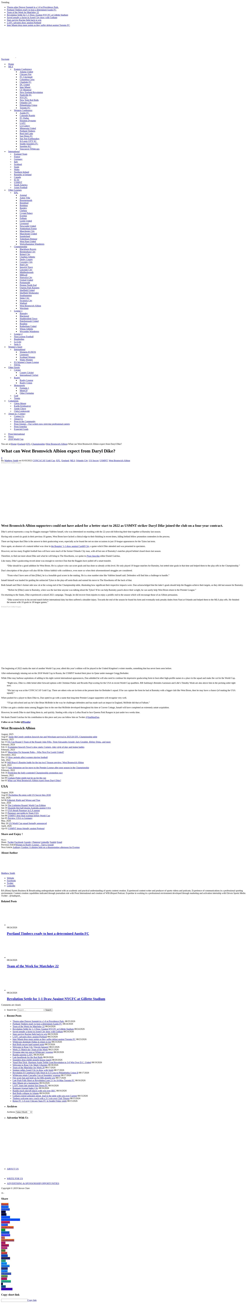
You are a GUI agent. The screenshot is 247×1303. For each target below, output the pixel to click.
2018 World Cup (15, 439)
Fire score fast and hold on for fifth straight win (34, 1078)
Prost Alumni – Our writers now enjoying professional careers (42, 424)
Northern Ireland (21, 172)
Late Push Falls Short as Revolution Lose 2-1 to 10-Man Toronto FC (44, 1080)
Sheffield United (27, 290)
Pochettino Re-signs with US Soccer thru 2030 (30, 795)
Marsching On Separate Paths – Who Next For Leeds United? (36, 752)
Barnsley (24, 313)
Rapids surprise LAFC (23, 1054)
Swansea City (26, 300)
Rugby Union (26, 383)
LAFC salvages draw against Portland (24, 22)
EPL (16, 192)
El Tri (16, 180)
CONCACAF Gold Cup (44, 460)
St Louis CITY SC (28, 141)
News (11, 436)
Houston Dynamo (28, 120)
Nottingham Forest (28, 228)
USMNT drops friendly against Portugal (26, 828)
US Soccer (93, 460)
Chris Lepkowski (22, 411)
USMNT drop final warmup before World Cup (29, 815)
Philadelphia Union (28, 105)
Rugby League (26, 380)
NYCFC (24, 97)
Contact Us (19, 416)
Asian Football (20, 187)
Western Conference (23, 110)
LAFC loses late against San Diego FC (30, 1085)
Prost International (16, 434)
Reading (23, 324)
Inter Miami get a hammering (26, 1083)
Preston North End (28, 285)
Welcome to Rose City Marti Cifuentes (30, 1065)
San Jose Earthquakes (29, 138)
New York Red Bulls (29, 100)
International (14, 151)
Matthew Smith (11, 460)
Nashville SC (26, 95)
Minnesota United (28, 128)
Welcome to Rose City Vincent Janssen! (31, 1047)
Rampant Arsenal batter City (25, 1088)
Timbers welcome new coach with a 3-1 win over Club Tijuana (41, 1098)
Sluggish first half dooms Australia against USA (29, 808)
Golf (16, 395)
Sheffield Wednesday (29, 293)
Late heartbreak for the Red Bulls (28, 1057)
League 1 (18, 311)
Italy (16, 162)
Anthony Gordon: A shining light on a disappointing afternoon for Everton (46, 847)
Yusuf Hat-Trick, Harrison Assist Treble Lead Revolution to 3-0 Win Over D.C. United (52, 1062)
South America (20, 185)
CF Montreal (25, 90)
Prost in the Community (24, 421)
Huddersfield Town (28, 318)
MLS (10, 66)
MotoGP (24, 390)
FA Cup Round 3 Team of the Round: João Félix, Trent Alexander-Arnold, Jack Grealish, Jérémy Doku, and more (59, 742)
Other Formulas (27, 393)
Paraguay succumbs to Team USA (23, 813)
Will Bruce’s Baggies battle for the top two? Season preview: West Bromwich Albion (45, 762)
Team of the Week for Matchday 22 (23, 12)
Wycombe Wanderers (29, 331)
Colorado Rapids (27, 115)
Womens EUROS (28, 352)
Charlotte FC (25, 82)
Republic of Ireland (22, 174)
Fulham (23, 218)
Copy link (32, 1300)
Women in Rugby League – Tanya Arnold (35, 845)
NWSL (17, 365)
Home (11, 64)
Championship (20, 246)
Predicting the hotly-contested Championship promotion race (35, 773)
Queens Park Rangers (29, 288)
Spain (16, 167)
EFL (58, 460)
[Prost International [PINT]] (100, 56)
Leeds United (26, 221)
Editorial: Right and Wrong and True (23, 800)
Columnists (13, 401)
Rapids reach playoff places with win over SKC (34, 1090)
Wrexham (24, 308)
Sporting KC (25, 146)
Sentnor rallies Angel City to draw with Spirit (33, 1070)
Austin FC (24, 113)
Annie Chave (20, 408)
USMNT (18, 182)
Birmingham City (27, 252)
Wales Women (26, 359)
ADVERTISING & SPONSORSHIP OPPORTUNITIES (33, 1183)
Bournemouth (26, 200)
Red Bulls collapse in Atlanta (26, 1093)
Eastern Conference (23, 69)
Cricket (17, 370)
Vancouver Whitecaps (29, 149)
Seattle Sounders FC (29, 144)
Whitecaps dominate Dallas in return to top (32, 1042)
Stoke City (24, 298)
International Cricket (29, 375)
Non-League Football (23, 336)
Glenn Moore (20, 403)
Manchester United (28, 234)
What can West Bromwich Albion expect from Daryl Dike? (34, 780)
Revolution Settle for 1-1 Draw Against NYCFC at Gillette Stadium (37, 15)
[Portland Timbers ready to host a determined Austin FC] (22, 925)
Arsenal (23, 195)
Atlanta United (26, 72)
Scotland (18, 164)
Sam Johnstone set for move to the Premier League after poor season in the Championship (48, 767)
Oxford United (26, 280)
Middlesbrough (26, 272)
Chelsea (23, 210)
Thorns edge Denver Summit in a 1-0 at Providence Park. (33, 7)
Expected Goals (21, 429)
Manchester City (27, 231)
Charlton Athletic (27, 257)
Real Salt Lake (26, 133)
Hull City (24, 264)
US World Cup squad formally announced (28, 823)
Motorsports (19, 385)
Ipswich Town (26, 267)
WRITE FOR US (15, 1178)
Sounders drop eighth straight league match (32, 1060)
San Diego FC (26, 136)
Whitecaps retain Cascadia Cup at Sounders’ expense (36, 1075)
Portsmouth (25, 282)
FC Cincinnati (26, 77)
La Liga (17, 341)
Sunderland (25, 236)
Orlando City (26, 102)
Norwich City (26, 277)
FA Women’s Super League (26, 362)
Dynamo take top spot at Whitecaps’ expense (33, 1052)
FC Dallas (24, 118)
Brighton (24, 205)
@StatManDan (92, 717)
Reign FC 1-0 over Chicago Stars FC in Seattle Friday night (40, 1101)
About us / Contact (16, 413)
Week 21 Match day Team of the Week (30, 1049)
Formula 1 (24, 388)
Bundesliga (19, 339)
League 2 (18, 334)
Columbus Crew (27, 79)
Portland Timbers (27, 131)
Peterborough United (29, 321)
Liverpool (24, 223)
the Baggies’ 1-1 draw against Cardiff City (70, 546)
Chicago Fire (25, 74)
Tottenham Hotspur (28, 239)
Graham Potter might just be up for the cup (27, 778)
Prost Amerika (20, 426)
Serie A (17, 344)
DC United (25, 84)
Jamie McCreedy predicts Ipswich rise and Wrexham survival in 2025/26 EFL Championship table (53, 737)
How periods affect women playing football (28, 757)
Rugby (17, 377)
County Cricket (27, 372)
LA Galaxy (25, 126)
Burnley (23, 208)
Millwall (23, 275)
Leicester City (26, 270)
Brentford (24, 203)
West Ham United (28, 241)
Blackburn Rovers (28, 249)
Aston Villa (25, 198)
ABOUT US (13, 1169)
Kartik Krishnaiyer (22, 406)
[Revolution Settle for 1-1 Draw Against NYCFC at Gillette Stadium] (22, 990)
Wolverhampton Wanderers (32, 244)
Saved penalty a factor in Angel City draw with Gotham (32, 17)
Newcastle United (28, 226)
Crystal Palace (26, 213)
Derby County (26, 259)
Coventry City (26, 262)
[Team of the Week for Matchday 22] (22, 957)
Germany (18, 159)
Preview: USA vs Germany (20, 818)
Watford (23, 303)
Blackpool (24, 316)
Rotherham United (28, 326)
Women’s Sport (15, 347)
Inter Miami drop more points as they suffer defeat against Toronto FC (38, 25)
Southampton (26, 295)
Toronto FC (25, 108)
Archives (11, 1112)
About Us (18, 419)
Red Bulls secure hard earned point (28, 1044)
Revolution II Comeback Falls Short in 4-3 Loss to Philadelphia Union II (45, 1072)
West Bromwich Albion (30, 306)
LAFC (23, 123)
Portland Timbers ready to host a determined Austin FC (31, 10)
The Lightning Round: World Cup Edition (27, 805)
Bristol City (25, 254)
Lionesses (24, 354)
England (65, 460)
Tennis (17, 398)
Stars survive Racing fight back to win (24, 20)
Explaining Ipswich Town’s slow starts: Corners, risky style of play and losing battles (46, 747)
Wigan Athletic (26, 329)
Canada (17, 177)
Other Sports (14, 367)
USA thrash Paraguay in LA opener (24, 810)
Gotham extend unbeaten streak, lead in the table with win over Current (45, 1096)
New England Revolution (31, 92)
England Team (20, 154)
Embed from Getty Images (11, 463)
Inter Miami (25, 87)
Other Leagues (15, 190)
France (17, 156)
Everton (23, 216)
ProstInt (26, 722)
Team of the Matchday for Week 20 (29, 1067)
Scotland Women (27, 357)
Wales (16, 169)
